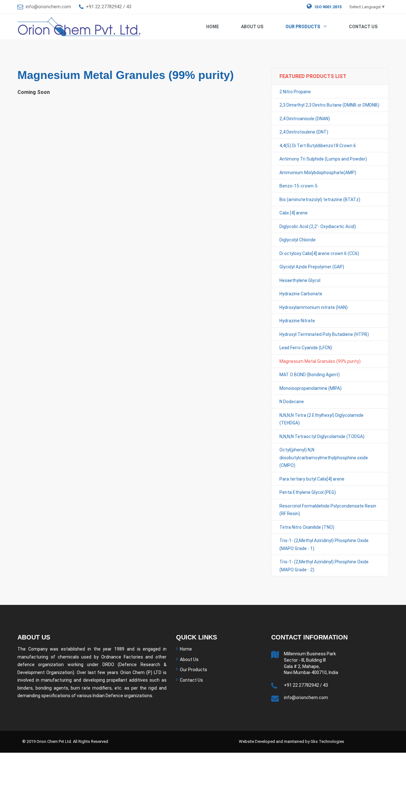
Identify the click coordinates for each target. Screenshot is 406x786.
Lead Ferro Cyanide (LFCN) (305, 347)
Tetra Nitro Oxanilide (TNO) (306, 527)
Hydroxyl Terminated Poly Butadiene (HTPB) (324, 334)
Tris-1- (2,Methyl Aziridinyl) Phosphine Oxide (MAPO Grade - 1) (324, 544)
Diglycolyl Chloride (297, 239)
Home (212, 26)
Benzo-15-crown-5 (298, 185)
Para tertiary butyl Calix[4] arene (311, 478)
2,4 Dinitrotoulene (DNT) (303, 131)
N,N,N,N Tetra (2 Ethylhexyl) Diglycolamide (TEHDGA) (321, 419)
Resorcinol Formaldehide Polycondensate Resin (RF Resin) (327, 509)
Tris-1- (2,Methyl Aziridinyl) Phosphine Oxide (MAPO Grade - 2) (324, 565)
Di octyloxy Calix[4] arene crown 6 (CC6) (319, 253)
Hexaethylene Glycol (299, 280)
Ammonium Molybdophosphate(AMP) (317, 172)
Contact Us (363, 26)
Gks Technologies (327, 741)
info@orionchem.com (48, 6)
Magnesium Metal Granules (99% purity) (320, 361)
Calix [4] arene (293, 212)
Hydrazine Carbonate (300, 293)
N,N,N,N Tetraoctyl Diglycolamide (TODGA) (321, 436)
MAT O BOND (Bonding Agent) (309, 374)
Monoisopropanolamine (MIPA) (310, 388)
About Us (252, 26)
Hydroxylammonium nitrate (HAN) (313, 307)
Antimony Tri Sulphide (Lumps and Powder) (323, 158)
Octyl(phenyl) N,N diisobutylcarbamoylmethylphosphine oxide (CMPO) (323, 457)
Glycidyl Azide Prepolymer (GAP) (311, 266)
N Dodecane (291, 401)
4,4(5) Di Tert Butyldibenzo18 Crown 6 (317, 145)
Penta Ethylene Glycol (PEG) (307, 492)
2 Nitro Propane (295, 91)
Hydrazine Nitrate (297, 320)
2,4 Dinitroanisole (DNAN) (304, 118)
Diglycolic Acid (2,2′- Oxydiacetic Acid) (317, 226)
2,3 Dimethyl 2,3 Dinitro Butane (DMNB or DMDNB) (329, 105)
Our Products (302, 26)
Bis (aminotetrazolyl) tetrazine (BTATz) (319, 199)
